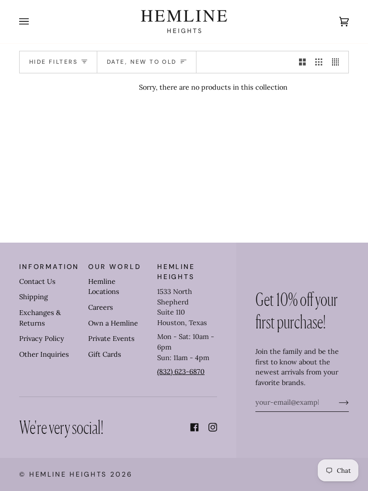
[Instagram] (212, 427)
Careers (100, 307)
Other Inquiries (44, 354)
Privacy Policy (41, 338)
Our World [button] (114, 266)
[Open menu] (33, 21)
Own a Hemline (113, 323)
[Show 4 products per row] (337, 62)
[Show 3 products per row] (318, 62)
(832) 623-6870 (181, 371)
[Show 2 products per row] (302, 62)
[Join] (336, 402)
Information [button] (49, 266)
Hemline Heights (68, 474)
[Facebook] (194, 427)
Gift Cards (104, 354)
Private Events (111, 338)
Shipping (33, 296)
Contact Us (37, 281)
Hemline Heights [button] (176, 271)
